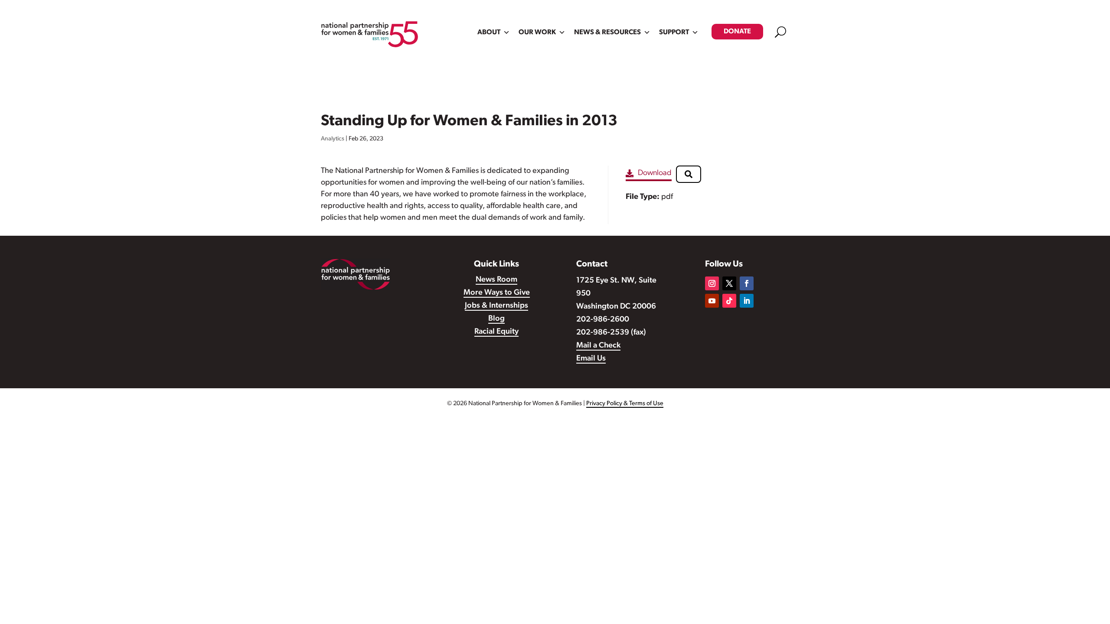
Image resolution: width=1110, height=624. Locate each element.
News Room (496, 280)
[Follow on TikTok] (729, 301)
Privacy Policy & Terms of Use (624, 403)
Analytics (332, 139)
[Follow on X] (729, 283)
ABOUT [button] (488, 32)
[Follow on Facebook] (747, 283)
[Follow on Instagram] (712, 283)
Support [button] (674, 32)
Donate (737, 31)
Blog (496, 319)
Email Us (591, 359)
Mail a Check (598, 346)
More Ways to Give (497, 293)
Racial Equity (496, 332)
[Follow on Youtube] (712, 301)
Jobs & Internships (496, 306)
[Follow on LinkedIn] (747, 301)
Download (655, 173)
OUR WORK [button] (537, 32)
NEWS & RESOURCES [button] (607, 32)
